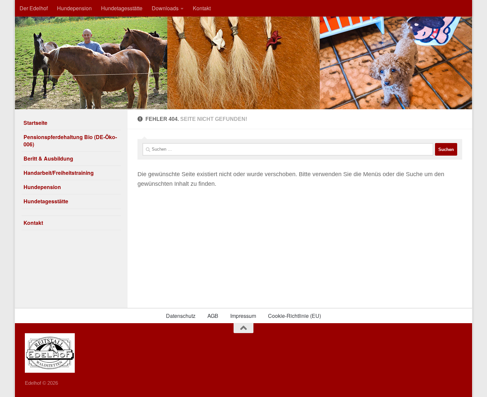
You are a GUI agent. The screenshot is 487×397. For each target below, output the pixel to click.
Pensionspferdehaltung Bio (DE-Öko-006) (70, 140)
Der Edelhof (34, 8)
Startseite (35, 122)
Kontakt (202, 8)
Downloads (165, 8)
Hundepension (74, 8)
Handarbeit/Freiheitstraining (59, 172)
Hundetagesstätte (121, 8)
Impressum (243, 316)
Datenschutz (180, 316)
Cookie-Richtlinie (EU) (294, 316)
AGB (212, 316)
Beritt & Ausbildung (48, 158)
